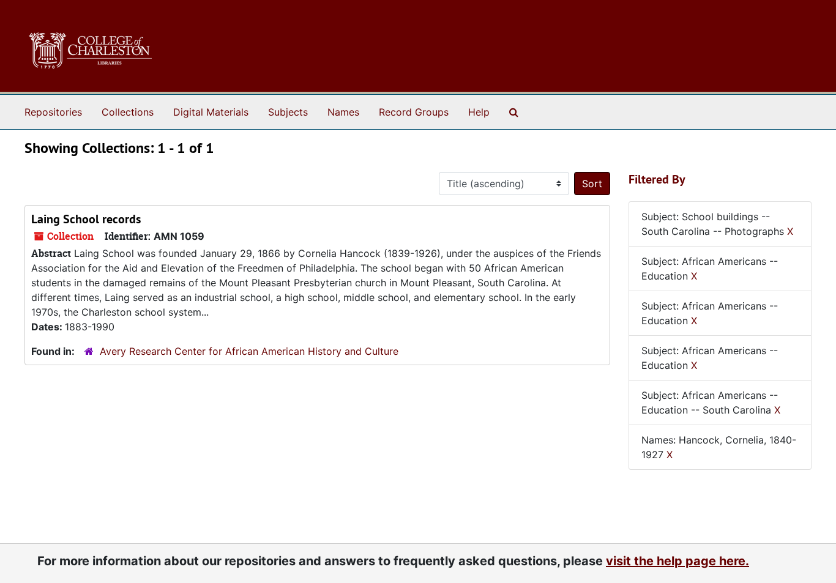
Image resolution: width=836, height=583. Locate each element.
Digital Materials (210, 112)
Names (343, 112)
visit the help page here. (677, 561)
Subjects (288, 112)
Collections (128, 112)
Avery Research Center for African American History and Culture (249, 351)
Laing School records (86, 219)
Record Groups (414, 112)
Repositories (53, 112)
